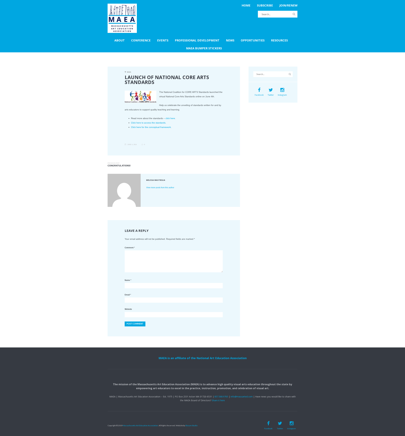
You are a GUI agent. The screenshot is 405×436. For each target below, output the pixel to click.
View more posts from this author (160, 187)
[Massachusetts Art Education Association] (122, 5)
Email (128, 295)
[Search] (294, 14)
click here (170, 118)
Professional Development (197, 40)
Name (128, 280)
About (119, 40)
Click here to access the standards (148, 122)
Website (128, 309)
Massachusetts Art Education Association (140, 425)
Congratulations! (119, 165)
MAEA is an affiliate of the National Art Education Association (203, 358)
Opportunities (253, 40)
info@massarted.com (242, 396)
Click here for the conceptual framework (151, 127)
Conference (141, 40)
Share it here (218, 400)
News (230, 40)
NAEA (129, 72)
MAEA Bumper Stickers (204, 48)
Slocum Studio (191, 425)
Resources (279, 40)
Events (162, 40)
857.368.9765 (221, 396)
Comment (130, 248)
